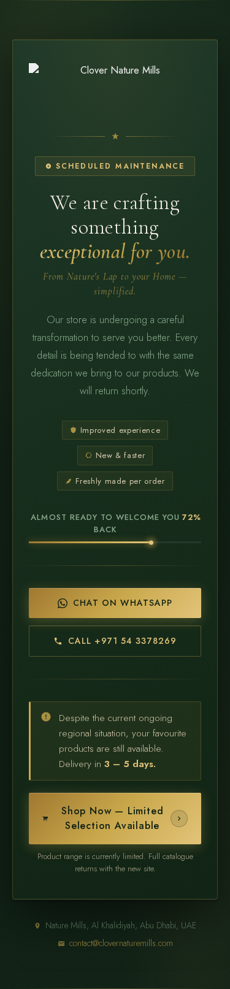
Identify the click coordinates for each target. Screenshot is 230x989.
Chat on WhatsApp (123, 603)
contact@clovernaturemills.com (121, 943)
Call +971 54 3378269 (122, 641)
